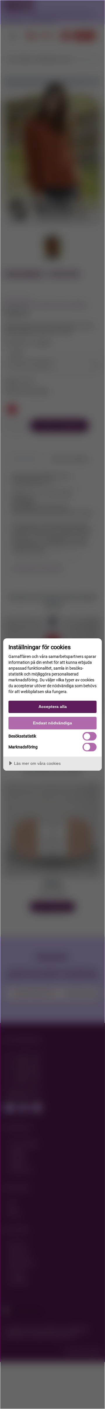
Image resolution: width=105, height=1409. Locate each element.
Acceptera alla (52, 706)
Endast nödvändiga (52, 723)
